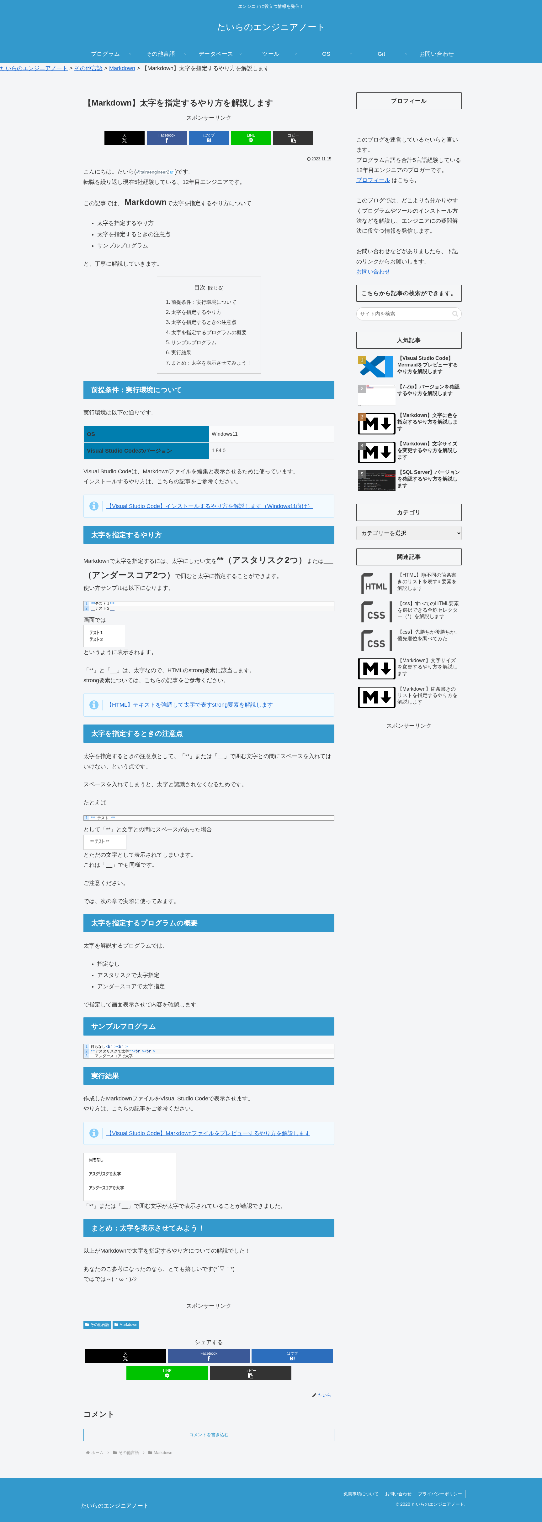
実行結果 (181, 352)
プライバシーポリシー (440, 1493)
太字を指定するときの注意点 (203, 322)
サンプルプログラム (193, 342)
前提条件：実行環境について (203, 302)
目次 (199, 287)
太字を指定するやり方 (196, 312)
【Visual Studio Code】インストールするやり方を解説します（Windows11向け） (209, 506)
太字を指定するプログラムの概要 (209, 332)
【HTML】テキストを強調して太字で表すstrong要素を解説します (189, 705)
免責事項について (361, 1493)
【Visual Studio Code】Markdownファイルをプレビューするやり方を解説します (208, 1133)
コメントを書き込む (209, 1434)
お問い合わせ (373, 271)
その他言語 (99, 1324)
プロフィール (373, 180)
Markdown (128, 1324)
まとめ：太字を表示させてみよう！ (211, 363)
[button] (293, 138)
